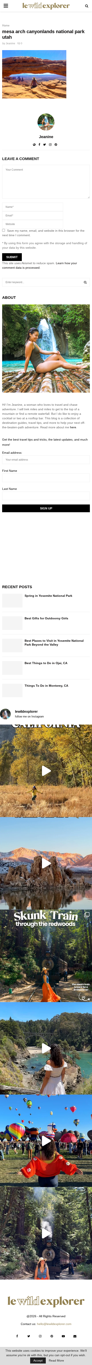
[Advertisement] (34, 548)
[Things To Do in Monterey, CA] (12, 690)
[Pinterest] (51, 1336)
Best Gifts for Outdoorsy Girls (46, 618)
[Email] (75, 1336)
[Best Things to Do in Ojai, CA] (12, 668)
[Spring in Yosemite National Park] (12, 600)
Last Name (9, 488)
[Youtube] (63, 1336)
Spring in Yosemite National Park (48, 595)
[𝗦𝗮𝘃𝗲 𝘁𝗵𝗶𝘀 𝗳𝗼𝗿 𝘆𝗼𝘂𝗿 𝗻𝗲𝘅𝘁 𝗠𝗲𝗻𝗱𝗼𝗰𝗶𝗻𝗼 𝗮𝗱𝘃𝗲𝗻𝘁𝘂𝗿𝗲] (46, 1048)
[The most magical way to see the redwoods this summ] (46, 956)
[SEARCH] (85, 282)
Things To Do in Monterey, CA (46, 685)
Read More (56, 1360)
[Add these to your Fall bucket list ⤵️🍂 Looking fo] (46, 771)
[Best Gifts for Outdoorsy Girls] (12, 623)
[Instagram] (40, 1336)
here (73, 427)
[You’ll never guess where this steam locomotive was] (46, 1233)
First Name (9, 470)
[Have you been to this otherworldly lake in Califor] (46, 863)
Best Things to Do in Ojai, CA (46, 663)
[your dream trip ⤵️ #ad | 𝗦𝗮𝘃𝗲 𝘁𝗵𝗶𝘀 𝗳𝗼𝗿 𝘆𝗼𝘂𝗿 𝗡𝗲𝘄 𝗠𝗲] (46, 1141)
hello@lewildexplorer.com (54, 1324)
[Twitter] (28, 1336)
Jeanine (10, 43)
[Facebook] (17, 1336)
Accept (38, 1360)
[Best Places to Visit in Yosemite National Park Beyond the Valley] (12, 645)
